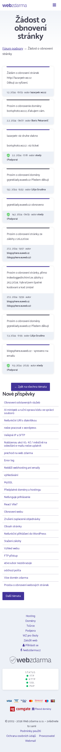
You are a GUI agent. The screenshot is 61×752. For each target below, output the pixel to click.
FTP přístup (11, 555)
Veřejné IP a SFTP (14, 435)
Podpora (30, 630)
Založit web (30, 640)
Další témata (13, 596)
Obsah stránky (12, 526)
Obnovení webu (13, 511)
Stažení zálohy (12, 541)
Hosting (30, 616)
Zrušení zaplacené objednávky (22, 519)
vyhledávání (11, 475)
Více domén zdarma (16, 577)
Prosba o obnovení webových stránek (26, 585)
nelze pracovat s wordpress (20, 427)
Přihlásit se (31, 645)
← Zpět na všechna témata (30, 386)
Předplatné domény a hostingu (22, 489)
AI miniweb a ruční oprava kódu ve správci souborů (29, 412)
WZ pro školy (30, 635)
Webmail (30, 740)
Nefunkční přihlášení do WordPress (25, 533)
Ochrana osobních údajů (21, 736)
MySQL (8, 482)
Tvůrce (31, 625)
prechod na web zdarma (18, 453)
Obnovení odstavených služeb (22, 402)
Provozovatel (47, 736)
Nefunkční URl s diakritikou (20, 420)
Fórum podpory (12, 48)
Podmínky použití (30, 731)
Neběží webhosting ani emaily (22, 467)
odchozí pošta (12, 570)
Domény (30, 621)
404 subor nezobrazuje (18, 563)
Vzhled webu (12, 548)
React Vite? (10, 504)
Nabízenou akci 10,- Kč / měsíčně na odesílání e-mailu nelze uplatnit (25, 444)
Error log (9, 460)
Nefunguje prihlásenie (17, 497)
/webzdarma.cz (31, 650)
